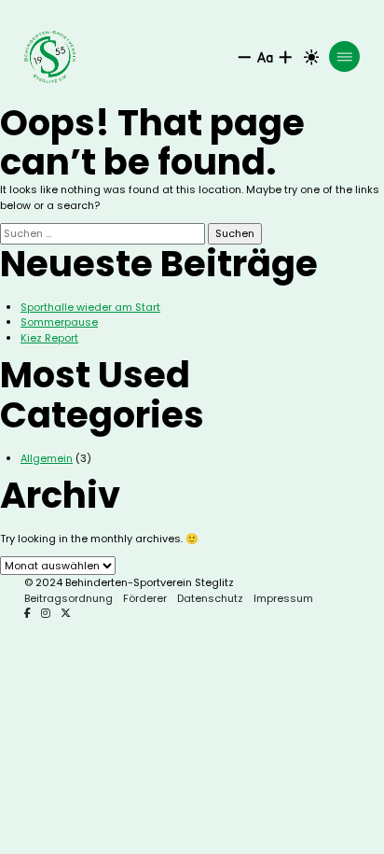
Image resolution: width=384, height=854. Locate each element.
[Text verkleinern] (245, 57)
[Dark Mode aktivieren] (312, 57)
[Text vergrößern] (286, 57)
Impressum (283, 598)
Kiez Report (49, 337)
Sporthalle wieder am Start (90, 307)
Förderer (145, 598)
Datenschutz (210, 598)
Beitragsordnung (68, 598)
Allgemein (47, 458)
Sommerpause (59, 322)
